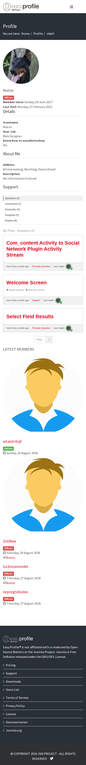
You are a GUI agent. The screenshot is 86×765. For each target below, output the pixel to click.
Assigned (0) (12, 215)
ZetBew (9, 541)
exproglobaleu (15, 591)
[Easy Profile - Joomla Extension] (21, 7)
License (11, 714)
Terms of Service (17, 698)
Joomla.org (14, 730)
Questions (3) (12, 198)
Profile (38, 34)
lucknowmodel (15, 566)
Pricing (11, 665)
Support (36, 300)
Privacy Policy (15, 706)
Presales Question (41, 266)
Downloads (13, 681)
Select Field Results (30, 316)
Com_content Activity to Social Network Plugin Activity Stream (42, 249)
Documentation (17, 722)
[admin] (69, 267)
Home (25, 34)
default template (16, 290)
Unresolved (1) (13, 204)
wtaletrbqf (12, 441)
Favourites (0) (12, 209)
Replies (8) (11, 220)
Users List (12, 690)
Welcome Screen (26, 282)
